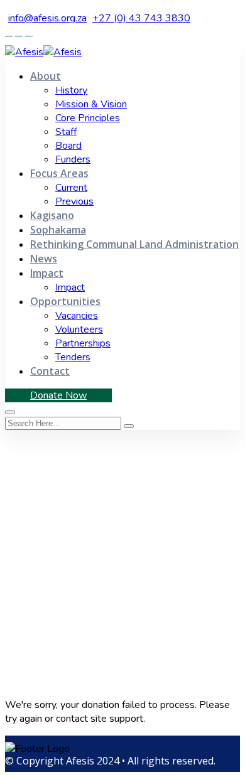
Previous (74, 201)
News (43, 258)
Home (20, 584)
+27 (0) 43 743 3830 (141, 18)
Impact (46, 273)
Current (71, 188)
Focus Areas (59, 173)
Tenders (72, 357)
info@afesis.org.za (47, 18)
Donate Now (58, 395)
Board (68, 146)
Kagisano (52, 215)
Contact (50, 371)
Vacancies (76, 316)
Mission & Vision (91, 104)
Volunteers (79, 329)
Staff (66, 132)
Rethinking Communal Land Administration (134, 244)
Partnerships (83, 343)
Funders (72, 159)
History (71, 90)
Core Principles (87, 118)
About (45, 76)
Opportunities (65, 301)
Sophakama (58, 230)
